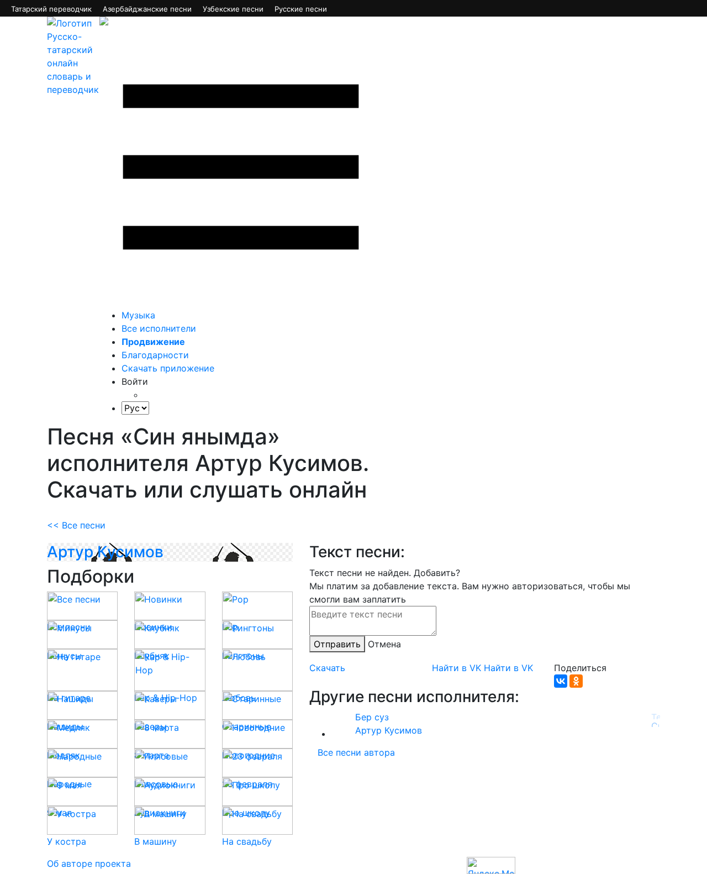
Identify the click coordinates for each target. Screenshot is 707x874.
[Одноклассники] (576, 681)
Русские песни (301, 8)
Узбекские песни (233, 8)
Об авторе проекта (89, 863)
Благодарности (155, 354)
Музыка (138, 315)
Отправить (337, 644)
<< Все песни (76, 525)
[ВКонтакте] (560, 681)
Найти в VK (456, 667)
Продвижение (153, 341)
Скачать (327, 667)
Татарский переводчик (51, 8)
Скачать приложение (168, 368)
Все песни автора (356, 752)
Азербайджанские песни (147, 8)
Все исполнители (159, 328)
